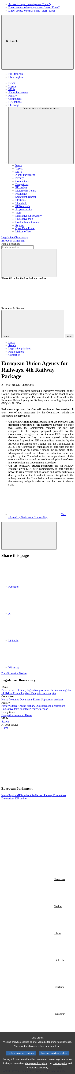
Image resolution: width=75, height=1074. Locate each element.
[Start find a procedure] (29, 263)
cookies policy (60, 1063)
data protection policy (36, 1063)
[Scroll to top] (29, 536)
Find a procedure (10, 243)
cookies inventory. (39, 1067)
